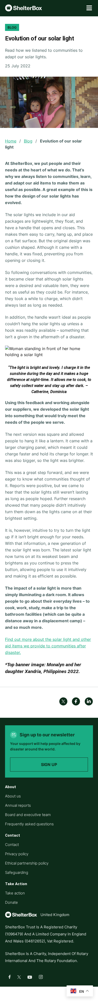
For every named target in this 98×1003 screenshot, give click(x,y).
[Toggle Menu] (89, 8)
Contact (12, 844)
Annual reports (18, 805)
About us (13, 796)
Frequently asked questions (29, 824)
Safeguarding (16, 872)
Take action (15, 893)
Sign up (49, 764)
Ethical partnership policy (26, 863)
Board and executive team (28, 814)
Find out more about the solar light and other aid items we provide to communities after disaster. (48, 646)
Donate (11, 902)
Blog (28, 141)
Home (10, 141)
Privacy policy (16, 853)
